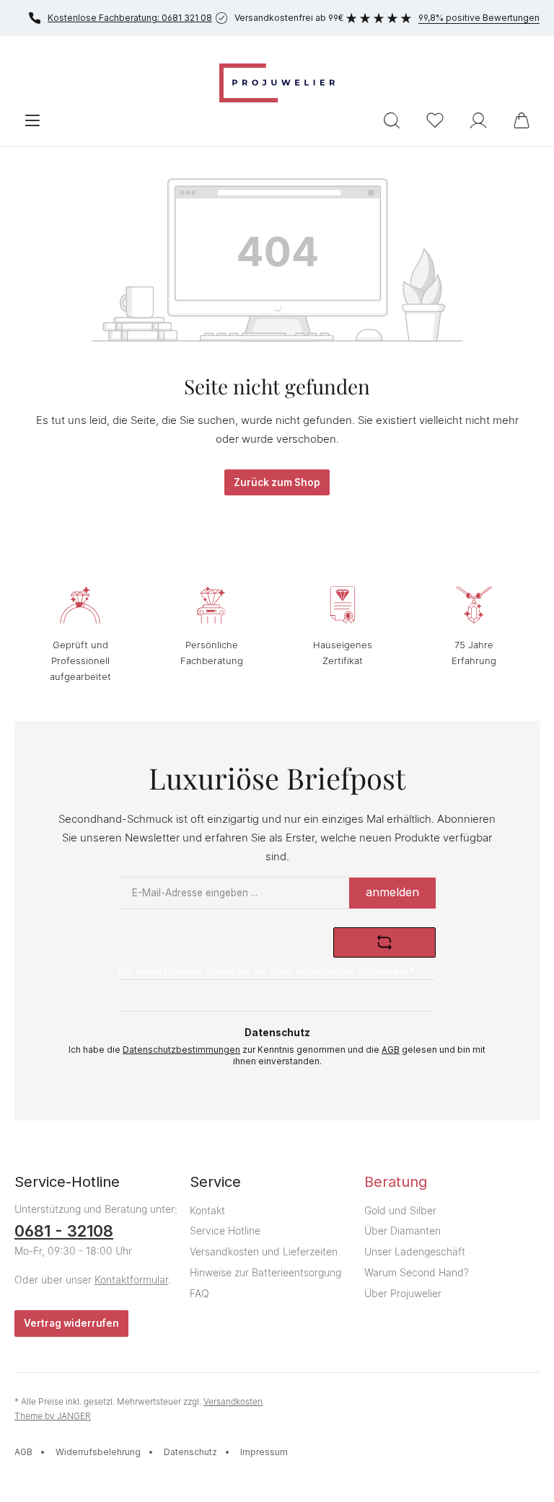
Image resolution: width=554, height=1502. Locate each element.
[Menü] (32, 120)
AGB (391, 1050)
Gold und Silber (400, 1210)
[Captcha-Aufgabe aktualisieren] (384, 942)
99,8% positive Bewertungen (479, 17)
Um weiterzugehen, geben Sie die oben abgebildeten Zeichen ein (266, 971)
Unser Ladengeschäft (414, 1251)
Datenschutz (190, 1451)
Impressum (264, 1451)
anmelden (392, 892)
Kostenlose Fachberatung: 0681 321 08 (130, 17)
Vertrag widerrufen (71, 1323)
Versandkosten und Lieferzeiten (264, 1251)
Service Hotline (225, 1230)
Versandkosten (233, 1401)
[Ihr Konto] (478, 120)
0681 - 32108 (63, 1231)
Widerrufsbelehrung (98, 1451)
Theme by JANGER (52, 1415)
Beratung (395, 1181)
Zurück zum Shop (277, 482)
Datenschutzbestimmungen (181, 1050)
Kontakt (207, 1210)
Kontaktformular (131, 1279)
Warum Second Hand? (416, 1272)
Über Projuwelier (402, 1293)
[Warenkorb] (522, 120)
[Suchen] (392, 120)
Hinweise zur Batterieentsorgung (265, 1272)
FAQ (199, 1293)
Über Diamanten (402, 1230)
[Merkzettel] (435, 120)
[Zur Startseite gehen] (277, 82)
